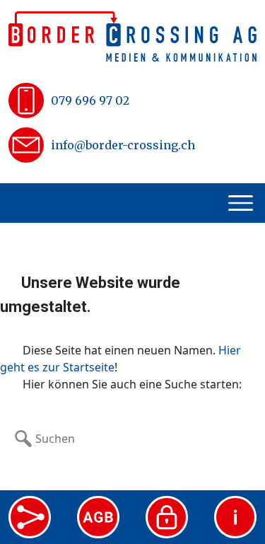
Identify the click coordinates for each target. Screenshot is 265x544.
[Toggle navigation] (242, 203)
